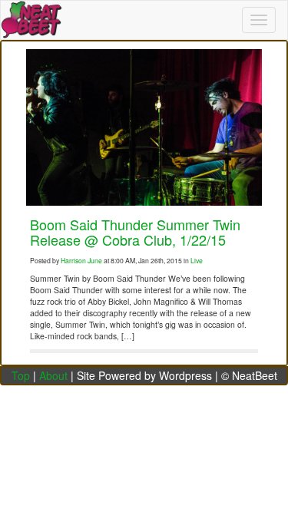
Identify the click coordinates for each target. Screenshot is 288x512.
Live (196, 260)
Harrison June (81, 260)
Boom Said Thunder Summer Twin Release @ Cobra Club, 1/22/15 (135, 231)
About (53, 375)
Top (21, 375)
